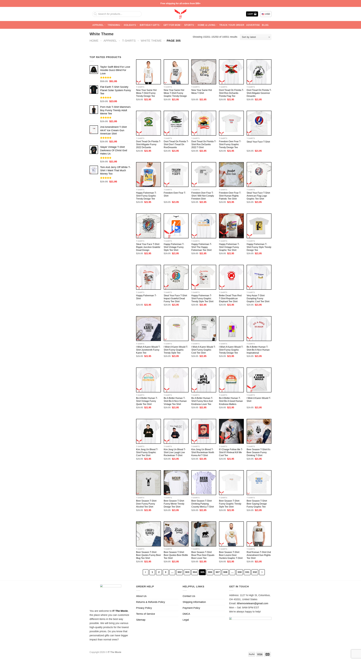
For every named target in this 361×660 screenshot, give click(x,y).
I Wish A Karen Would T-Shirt (259, 399)
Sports (189, 25)
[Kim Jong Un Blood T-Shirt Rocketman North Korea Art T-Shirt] (204, 431)
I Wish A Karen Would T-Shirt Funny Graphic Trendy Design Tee (231, 350)
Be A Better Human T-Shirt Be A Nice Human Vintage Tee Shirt (175, 401)
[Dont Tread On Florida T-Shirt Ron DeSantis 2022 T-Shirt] (204, 123)
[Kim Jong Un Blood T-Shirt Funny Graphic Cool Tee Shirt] (148, 431)
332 (255, 572)
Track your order (231, 25)
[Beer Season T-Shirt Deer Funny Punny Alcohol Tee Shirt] (148, 483)
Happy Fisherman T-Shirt (146, 297)
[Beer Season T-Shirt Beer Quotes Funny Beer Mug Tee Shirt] (148, 534)
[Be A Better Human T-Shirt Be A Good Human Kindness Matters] (231, 380)
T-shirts (129, 40)
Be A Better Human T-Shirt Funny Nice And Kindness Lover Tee (202, 401)
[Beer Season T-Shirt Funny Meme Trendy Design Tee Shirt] (176, 483)
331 (247, 572)
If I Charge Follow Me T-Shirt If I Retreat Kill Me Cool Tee (231, 452)
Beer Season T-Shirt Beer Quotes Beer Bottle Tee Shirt (176, 555)
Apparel (98, 25)
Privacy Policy (144, 608)
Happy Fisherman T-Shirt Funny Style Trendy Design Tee (259, 247)
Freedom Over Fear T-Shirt (175, 194)
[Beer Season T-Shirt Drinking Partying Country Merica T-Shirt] (204, 483)
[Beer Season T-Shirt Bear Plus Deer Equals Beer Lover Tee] (204, 534)
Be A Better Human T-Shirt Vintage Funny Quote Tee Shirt (147, 401)
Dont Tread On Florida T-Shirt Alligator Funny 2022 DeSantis (148, 144)
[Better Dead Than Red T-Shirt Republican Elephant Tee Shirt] (231, 277)
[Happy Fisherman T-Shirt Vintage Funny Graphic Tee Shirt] (231, 226)
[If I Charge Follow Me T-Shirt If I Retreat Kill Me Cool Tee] (231, 431)
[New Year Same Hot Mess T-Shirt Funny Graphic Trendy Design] (176, 72)
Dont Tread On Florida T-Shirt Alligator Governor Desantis (259, 93)
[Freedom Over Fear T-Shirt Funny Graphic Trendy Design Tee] (231, 123)
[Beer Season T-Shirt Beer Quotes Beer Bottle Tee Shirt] (176, 534)
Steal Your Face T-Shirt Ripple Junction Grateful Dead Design (148, 247)
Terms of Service (145, 613)
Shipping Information (194, 602)
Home (94, 40)
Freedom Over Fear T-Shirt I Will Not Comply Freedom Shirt (202, 195)
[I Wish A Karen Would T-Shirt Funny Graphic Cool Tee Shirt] (204, 328)
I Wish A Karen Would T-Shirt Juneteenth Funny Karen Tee (148, 350)
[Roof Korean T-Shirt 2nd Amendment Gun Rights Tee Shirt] (259, 534)
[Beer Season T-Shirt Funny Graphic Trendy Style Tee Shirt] (231, 483)
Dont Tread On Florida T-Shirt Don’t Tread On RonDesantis (176, 144)
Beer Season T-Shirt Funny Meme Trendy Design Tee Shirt (174, 503)
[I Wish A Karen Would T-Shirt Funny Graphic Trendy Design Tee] (231, 328)
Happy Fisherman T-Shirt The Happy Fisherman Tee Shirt (201, 247)
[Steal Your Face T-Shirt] (259, 123)
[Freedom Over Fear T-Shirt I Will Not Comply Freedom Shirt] (204, 174)
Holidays (130, 25)
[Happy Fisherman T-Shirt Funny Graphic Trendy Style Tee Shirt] (204, 277)
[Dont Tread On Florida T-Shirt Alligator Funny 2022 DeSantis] (148, 123)
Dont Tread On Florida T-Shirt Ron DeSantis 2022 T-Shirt (203, 144)
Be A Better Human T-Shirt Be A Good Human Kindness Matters (231, 401)
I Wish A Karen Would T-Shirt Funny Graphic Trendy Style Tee (176, 350)
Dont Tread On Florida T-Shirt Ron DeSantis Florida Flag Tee (231, 93)
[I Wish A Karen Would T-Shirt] (259, 380)
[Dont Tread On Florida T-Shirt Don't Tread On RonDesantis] (176, 123)
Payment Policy (191, 608)
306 (210, 572)
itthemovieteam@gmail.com (252, 603)
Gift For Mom (171, 25)
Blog (265, 25)
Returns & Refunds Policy (150, 602)
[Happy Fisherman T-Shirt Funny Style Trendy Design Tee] (259, 226)
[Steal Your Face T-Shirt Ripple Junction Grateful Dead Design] (148, 226)
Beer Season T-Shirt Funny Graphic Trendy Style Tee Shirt (230, 503)
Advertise (253, 25)
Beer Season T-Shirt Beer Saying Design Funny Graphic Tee (257, 503)
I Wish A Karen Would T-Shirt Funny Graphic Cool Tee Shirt (203, 350)
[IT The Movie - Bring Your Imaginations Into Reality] (180, 14)
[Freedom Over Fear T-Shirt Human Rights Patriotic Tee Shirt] (231, 174)
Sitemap (140, 619)
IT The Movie (120, 610)
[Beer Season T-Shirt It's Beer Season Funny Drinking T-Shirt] (259, 431)
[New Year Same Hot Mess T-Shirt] (204, 72)
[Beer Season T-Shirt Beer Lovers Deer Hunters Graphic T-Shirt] (231, 534)
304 (195, 572)
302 (179, 572)
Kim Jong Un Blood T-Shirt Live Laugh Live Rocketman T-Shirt (175, 452)
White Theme (151, 40)
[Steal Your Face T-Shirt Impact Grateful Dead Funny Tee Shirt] (176, 277)
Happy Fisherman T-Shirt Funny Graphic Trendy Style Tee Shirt (202, 298)
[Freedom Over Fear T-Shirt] (176, 174)
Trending (114, 25)
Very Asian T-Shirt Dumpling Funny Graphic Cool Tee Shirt (258, 298)
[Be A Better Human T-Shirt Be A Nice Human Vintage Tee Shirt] (176, 380)
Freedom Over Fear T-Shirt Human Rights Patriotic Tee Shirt (230, 195)
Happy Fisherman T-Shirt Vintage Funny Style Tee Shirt (174, 247)
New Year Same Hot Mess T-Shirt (201, 91)
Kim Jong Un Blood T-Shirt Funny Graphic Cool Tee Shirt (147, 452)
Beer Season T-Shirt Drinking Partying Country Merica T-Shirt (202, 503)
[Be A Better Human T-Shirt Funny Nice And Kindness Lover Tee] (204, 380)
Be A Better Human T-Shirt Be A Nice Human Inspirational (258, 350)
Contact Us (189, 596)
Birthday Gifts (149, 25)
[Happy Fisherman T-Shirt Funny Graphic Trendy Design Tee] (148, 174)
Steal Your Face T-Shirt (258, 141)
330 (239, 572)
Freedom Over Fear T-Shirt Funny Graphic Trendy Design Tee (230, 144)
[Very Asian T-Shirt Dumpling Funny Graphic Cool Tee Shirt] (259, 277)
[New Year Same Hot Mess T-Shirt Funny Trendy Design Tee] (148, 72)
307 (217, 572)
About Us (141, 596)
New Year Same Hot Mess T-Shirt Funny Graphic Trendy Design (175, 93)
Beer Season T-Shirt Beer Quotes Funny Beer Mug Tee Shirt (148, 555)
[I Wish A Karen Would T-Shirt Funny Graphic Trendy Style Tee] (176, 328)
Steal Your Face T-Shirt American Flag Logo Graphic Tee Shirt (258, 195)
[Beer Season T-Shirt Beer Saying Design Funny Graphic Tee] (259, 483)
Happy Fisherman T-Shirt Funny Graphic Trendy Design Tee (146, 195)
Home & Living (206, 25)
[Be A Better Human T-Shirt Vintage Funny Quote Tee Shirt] (148, 380)
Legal (186, 619)
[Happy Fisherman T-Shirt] (148, 277)
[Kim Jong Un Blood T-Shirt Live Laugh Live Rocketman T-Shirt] (176, 431)
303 (187, 572)
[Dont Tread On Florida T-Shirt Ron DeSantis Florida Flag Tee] (231, 72)
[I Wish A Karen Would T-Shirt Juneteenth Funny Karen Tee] (148, 328)
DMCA (186, 613)
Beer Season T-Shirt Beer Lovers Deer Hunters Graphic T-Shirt (231, 555)
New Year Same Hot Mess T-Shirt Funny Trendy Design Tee (146, 93)
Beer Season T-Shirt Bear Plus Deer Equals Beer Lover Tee (202, 555)
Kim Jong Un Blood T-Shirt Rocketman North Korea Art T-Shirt (202, 452)
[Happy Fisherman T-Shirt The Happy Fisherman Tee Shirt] (204, 226)
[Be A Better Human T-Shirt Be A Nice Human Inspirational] (259, 328)
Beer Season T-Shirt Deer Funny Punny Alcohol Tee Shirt (146, 503)
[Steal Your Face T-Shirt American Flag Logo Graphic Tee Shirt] (259, 174)
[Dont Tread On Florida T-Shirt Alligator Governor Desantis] (259, 72)
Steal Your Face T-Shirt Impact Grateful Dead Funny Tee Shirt (175, 298)
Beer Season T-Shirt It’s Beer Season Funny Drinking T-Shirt (258, 452)
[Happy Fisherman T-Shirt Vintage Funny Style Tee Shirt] (176, 226)
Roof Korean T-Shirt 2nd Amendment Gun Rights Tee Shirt (259, 555)
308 (225, 572)
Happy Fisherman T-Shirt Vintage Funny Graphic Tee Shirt (229, 247)
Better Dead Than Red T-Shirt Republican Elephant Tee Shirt (230, 298)
